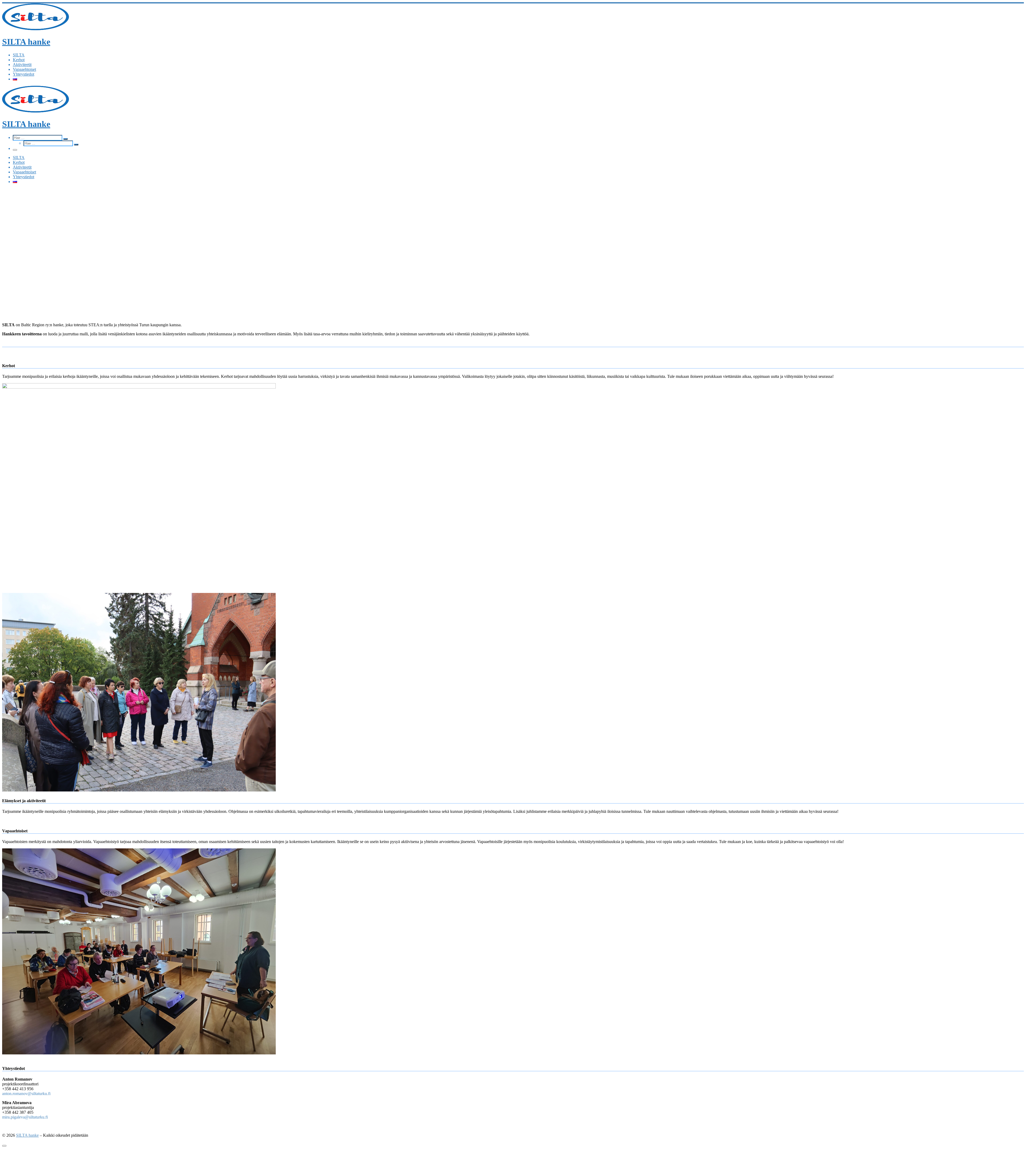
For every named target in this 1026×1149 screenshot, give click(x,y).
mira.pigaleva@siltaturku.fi (25, 1117)
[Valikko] (15, 150)
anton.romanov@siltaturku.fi (26, 1093)
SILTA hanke (27, 1135)
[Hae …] (65, 139)
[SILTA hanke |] (35, 28)
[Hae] (38, 137)
